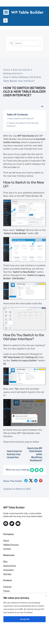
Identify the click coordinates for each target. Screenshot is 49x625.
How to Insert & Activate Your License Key (14, 454)
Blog (5, 561)
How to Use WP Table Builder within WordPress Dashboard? (34, 454)
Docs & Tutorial (21, 69)
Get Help (7, 574)
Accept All (24, 619)
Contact (7, 548)
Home (6, 69)
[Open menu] (5, 20)
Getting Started (12, 73)
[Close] (46, 595)
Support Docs (9, 565)
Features (7, 586)
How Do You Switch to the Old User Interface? (23, 124)
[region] (24, 609)
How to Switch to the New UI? (21, 118)
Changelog (8, 569)
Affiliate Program (11, 544)
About (6, 540)
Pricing (6, 590)
